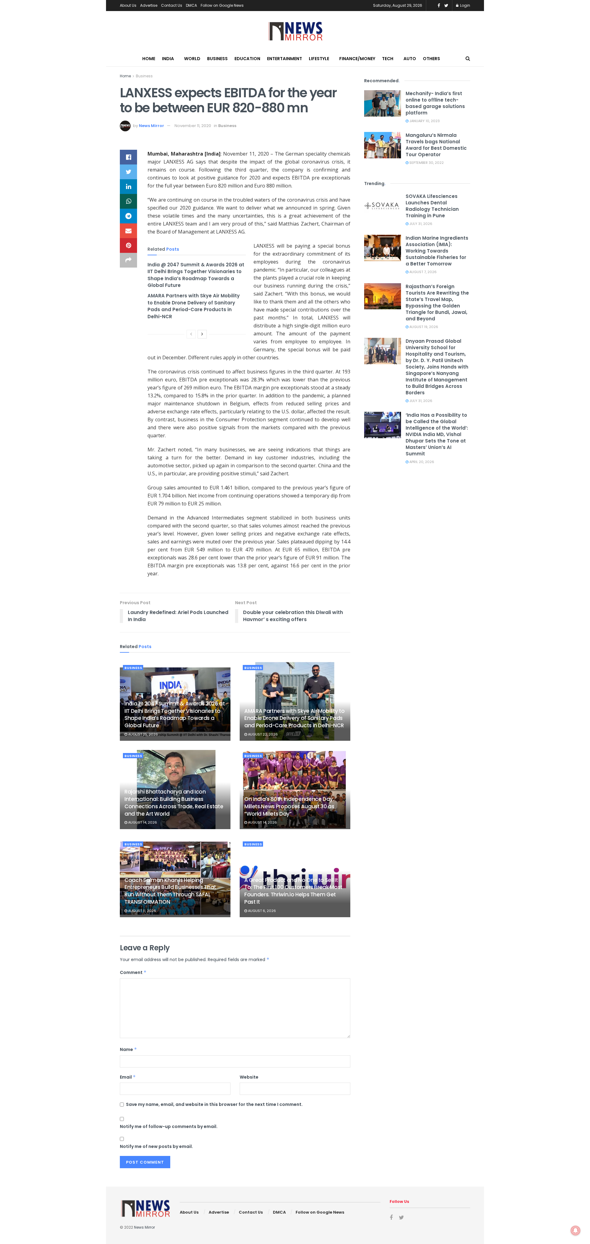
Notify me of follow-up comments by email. (169, 1126)
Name (128, 1049)
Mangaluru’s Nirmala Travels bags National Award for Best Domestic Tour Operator (436, 145)
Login (464, 5)
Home (148, 59)
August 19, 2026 (423, 326)
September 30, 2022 (426, 162)
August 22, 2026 (262, 734)
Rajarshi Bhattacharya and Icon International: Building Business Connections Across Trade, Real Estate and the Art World (173, 802)
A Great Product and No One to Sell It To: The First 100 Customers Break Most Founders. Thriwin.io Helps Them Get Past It (293, 891)
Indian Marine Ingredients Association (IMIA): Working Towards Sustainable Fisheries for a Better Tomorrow (437, 251)
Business (217, 59)
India (168, 59)
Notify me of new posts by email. (156, 1146)
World (192, 59)
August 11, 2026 (141, 910)
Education (247, 59)
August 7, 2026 (422, 271)
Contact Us (171, 5)
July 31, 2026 (420, 223)
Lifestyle (319, 59)
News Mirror (151, 126)
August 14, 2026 (142, 822)
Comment (133, 972)
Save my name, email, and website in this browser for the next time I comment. (214, 1104)
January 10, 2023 (424, 120)
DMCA (191, 5)
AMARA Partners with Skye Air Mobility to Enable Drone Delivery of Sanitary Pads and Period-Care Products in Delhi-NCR (194, 305)
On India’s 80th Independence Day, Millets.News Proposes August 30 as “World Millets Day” (289, 806)
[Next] (202, 334)
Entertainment (284, 59)
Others (431, 59)
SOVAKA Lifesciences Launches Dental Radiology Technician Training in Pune (432, 206)
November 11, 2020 (193, 126)
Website (249, 1077)
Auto (409, 59)
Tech (387, 59)
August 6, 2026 (261, 910)
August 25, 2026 (142, 734)
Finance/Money (357, 59)
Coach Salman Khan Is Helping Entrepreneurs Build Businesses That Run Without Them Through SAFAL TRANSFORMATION (170, 891)
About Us (128, 5)
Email (128, 1077)
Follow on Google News (222, 5)
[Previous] (191, 334)
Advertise (148, 5)
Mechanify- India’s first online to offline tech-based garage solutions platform (435, 103)
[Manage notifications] (575, 1230)
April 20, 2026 (421, 461)
